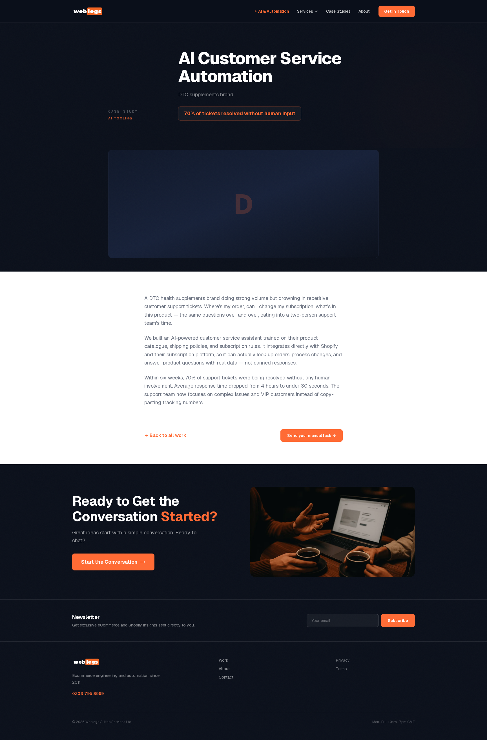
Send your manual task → (311, 435)
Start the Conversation (109, 562)
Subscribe (398, 620)
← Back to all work (165, 435)
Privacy (343, 660)
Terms (341, 668)
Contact (226, 677)
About (363, 11)
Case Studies (338, 11)
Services (305, 11)
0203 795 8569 (88, 693)
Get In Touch (396, 11)
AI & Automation (273, 11)
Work (223, 660)
